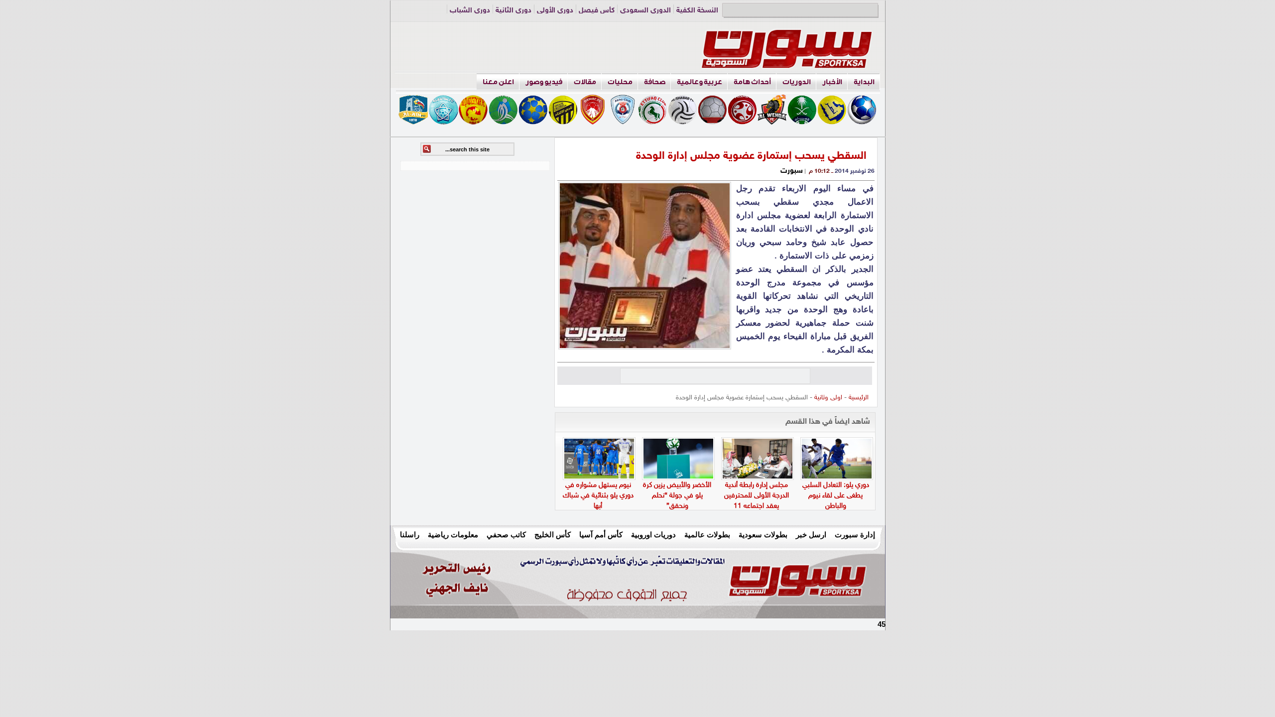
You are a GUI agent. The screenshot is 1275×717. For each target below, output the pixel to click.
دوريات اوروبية (653, 534)
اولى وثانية (828, 398)
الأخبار (832, 82)
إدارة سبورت (855, 534)
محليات (620, 82)
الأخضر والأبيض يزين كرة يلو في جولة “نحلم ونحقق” (677, 495)
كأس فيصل (597, 10)
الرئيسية (859, 398)
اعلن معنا (498, 82)
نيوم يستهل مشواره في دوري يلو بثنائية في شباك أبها (598, 495)
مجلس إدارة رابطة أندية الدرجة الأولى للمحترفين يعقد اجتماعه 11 (756, 495)
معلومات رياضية (453, 534)
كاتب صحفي (506, 534)
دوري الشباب (470, 10)
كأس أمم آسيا (601, 534)
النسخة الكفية (697, 10)
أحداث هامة (752, 82)
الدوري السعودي (645, 10)
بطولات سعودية (763, 534)
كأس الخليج (552, 534)
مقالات (585, 82)
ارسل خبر (811, 534)
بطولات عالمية (707, 534)
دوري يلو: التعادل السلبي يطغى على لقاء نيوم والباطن (835, 495)
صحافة (654, 82)
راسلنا (409, 534)
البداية (864, 82)
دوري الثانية (513, 10)
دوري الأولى (555, 10)
